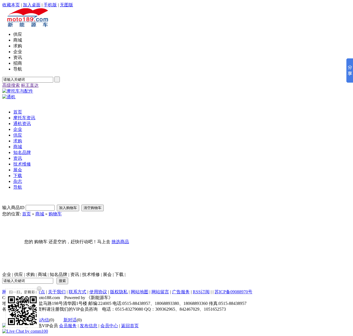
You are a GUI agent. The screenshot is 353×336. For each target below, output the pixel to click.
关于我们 (57, 291)
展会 (107, 274)
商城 (39, 214)
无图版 (66, 4)
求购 (30, 274)
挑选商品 (120, 241)
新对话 (70, 320)
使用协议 (98, 291)
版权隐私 (119, 291)
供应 (18, 274)
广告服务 (181, 291)
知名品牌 (58, 274)
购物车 (55, 214)
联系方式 (77, 291)
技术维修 (91, 274)
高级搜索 (11, 85)
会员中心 (109, 325)
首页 (26, 214)
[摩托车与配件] (17, 91)
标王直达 (30, 85)
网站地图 (139, 291)
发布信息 (88, 325)
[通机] (8, 96)
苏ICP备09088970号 (233, 291)
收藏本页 (11, 4)
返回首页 (130, 325)
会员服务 (68, 325)
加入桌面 (32, 4)
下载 (119, 274)
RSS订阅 (201, 291)
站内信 (42, 320)
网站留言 (160, 291)
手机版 (50, 4)
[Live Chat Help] (25, 331)
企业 (6, 274)
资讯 (74, 274)
